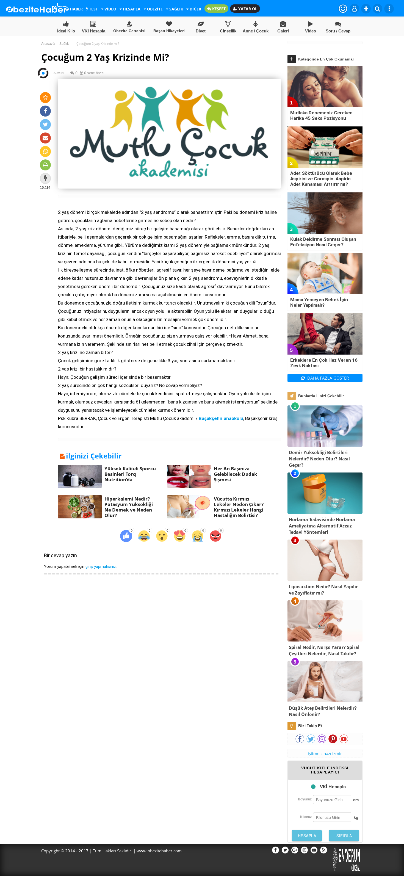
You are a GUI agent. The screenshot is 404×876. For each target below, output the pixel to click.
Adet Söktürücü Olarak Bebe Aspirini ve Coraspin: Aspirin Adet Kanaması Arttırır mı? (321, 178)
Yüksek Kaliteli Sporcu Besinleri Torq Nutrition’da (130, 474)
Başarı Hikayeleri (169, 31)
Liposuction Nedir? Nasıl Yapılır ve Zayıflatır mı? (323, 590)
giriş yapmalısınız (100, 566)
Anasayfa (48, 44)
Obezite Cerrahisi (129, 31)
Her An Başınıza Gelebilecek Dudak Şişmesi (235, 474)
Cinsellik (228, 31)
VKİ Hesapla (333, 786)
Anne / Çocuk (256, 31)
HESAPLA (131, 9)
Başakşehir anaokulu (221, 418)
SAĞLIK (175, 9)
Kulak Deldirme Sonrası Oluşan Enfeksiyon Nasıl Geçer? (323, 241)
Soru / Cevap (338, 31)
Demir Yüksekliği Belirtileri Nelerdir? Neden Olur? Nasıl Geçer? (319, 458)
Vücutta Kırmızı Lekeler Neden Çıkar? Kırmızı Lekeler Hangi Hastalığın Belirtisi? (239, 507)
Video (310, 31)
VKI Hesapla (93, 31)
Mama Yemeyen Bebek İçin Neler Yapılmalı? (319, 302)
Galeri (283, 31)
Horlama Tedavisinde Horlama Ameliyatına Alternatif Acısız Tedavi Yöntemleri (322, 525)
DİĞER (195, 9)
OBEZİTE (154, 9)
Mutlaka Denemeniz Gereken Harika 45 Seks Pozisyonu (321, 115)
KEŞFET (218, 8)
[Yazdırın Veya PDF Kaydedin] (45, 164)
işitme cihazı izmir (325, 753)
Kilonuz (306, 816)
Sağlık (64, 44)
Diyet (201, 31)
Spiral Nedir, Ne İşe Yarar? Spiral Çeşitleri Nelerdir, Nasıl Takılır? (324, 650)
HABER (76, 9)
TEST (93, 9)
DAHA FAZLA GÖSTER (327, 378)
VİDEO (109, 9)
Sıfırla (344, 835)
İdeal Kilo (66, 31)
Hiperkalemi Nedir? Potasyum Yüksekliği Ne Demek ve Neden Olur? (128, 507)
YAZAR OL (247, 8)
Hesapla (307, 835)
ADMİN (56, 73)
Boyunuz (305, 799)
